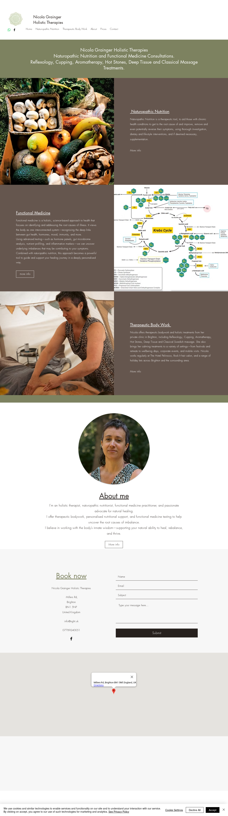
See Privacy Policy (118, 811)
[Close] (224, 810)
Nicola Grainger (47, 16)
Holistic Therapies (48, 22)
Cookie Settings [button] (174, 810)
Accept (212, 810)
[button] (25, 274)
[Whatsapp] (9, 30)
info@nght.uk (71, 621)
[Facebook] (14, 30)
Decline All (195, 810)
